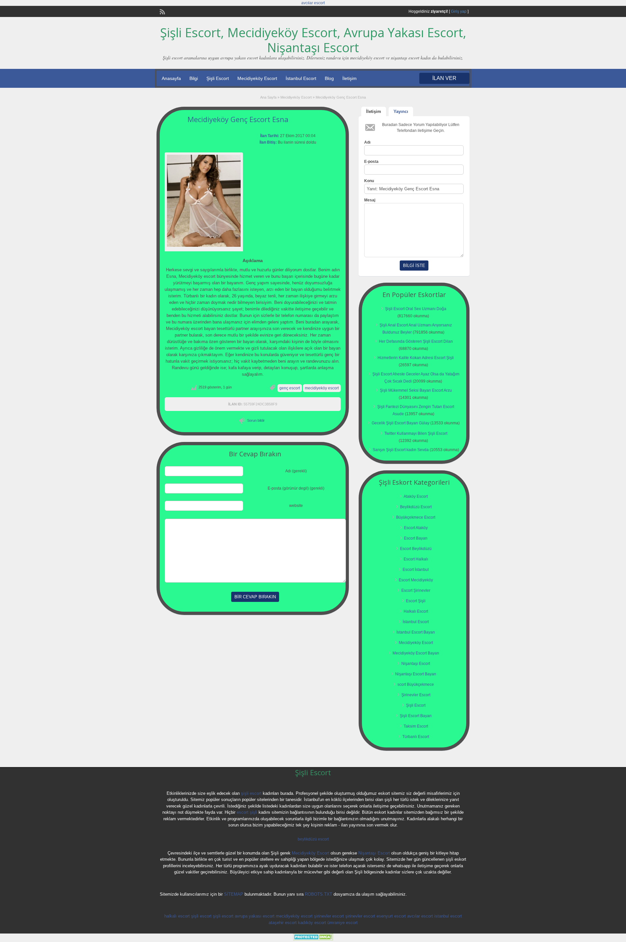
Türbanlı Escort (415, 736)
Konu (369, 181)
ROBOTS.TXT (318, 894)
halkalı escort (177, 916)
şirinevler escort (329, 916)
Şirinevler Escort (415, 695)
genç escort (289, 388)
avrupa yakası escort (255, 916)
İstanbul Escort (301, 78)
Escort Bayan (415, 538)
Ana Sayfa (268, 97)
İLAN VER (444, 78)
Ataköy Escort (416, 496)
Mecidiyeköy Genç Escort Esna (238, 119)
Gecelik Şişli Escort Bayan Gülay (400, 423)
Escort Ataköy (416, 528)
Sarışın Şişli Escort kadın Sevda (401, 449)
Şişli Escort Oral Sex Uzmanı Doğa (415, 308)
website (296, 505)
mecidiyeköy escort (322, 388)
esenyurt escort (391, 916)
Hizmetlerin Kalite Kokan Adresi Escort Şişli (416, 357)
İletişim (349, 78)
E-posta (371, 161)
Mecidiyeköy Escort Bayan (416, 653)
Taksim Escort (416, 726)
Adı (367, 142)
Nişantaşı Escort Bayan (415, 674)
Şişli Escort (217, 78)
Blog (329, 78)
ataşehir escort (283, 922)
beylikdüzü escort (313, 839)
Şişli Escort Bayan (416, 716)
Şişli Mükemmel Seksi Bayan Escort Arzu (416, 390)
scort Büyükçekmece (415, 684)
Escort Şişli (415, 601)
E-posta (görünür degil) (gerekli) (296, 488)
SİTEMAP (233, 894)
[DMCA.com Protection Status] (313, 939)
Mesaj (369, 200)
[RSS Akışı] (161, 11)
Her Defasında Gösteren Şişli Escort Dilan (416, 341)
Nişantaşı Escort (415, 663)
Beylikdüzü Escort (416, 507)
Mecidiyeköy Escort (257, 78)
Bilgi (193, 78)
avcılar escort (313, 3)
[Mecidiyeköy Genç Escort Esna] (204, 201)
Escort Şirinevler (415, 590)
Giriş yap (459, 11)
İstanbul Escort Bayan (415, 632)
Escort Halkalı (416, 559)
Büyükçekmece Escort (415, 517)
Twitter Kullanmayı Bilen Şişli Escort (415, 433)
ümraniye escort (342, 922)
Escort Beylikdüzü (416, 548)
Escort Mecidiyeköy (416, 580)
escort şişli (247, 812)
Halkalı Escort (416, 611)
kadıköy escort (312, 922)
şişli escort (251, 793)
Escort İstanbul (416, 569)
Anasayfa (171, 78)
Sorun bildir (256, 420)
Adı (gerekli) (296, 471)
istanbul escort (448, 916)
